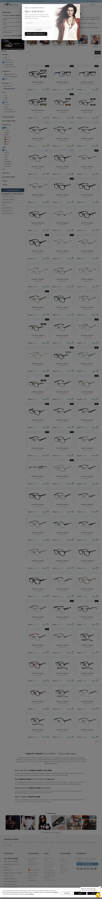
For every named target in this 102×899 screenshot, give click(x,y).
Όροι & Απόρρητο (38, 29)
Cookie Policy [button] (55, 892)
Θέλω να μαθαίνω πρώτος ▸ (36, 34)
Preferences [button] (31, 894)
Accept (93, 893)
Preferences (67, 893)
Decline (80, 893)
